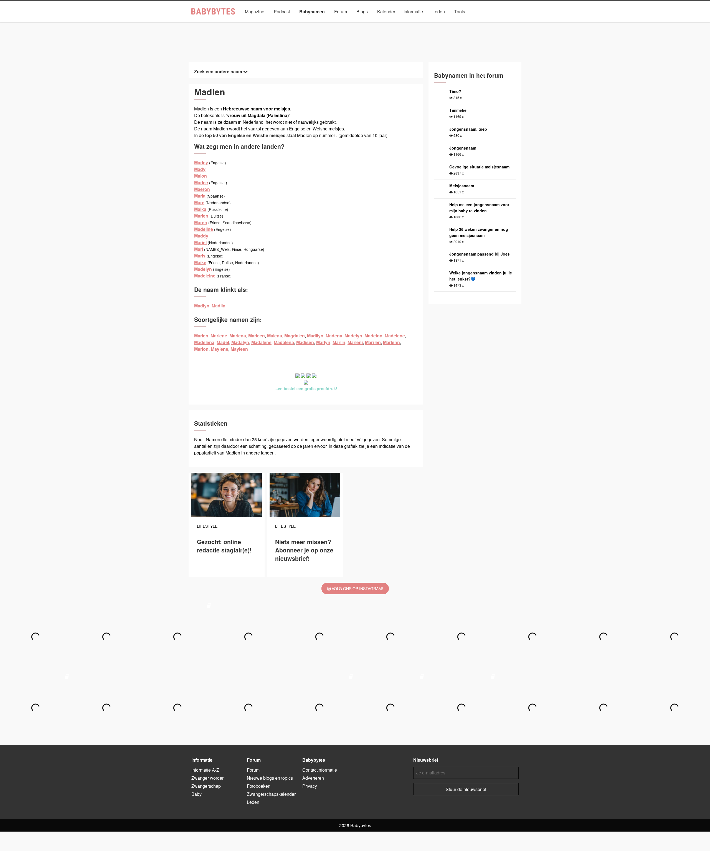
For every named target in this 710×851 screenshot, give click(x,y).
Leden (438, 11)
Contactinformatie (319, 770)
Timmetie (457, 110)
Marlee (201, 182)
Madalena (284, 342)
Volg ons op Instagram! (357, 588)
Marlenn (391, 342)
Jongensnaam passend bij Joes (479, 254)
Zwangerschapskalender (271, 794)
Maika (200, 209)
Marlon (201, 349)
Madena (334, 335)
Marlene (219, 335)
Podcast (282, 11)
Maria (200, 196)
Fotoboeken (258, 786)
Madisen (305, 342)
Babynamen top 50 (410, 24)
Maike (200, 262)
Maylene (219, 349)
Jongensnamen (297, 24)
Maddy (201, 236)
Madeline (203, 229)
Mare (199, 202)
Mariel (200, 242)
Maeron (202, 189)
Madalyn (240, 342)
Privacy (309, 786)
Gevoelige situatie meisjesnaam (479, 167)
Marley (201, 162)
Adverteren (313, 778)
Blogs (362, 11)
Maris (200, 255)
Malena (274, 335)
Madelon (373, 335)
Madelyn (203, 269)
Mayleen (239, 349)
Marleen (256, 335)
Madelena (204, 342)
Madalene (261, 342)
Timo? (455, 91)
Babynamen (312, 11)
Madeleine (204, 275)
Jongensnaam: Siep (468, 129)
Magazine (254, 11)
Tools (459, 11)
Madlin (218, 305)
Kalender (386, 11)
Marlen (201, 216)
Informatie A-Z (205, 770)
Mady (200, 169)
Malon (200, 176)
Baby (196, 794)
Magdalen (294, 335)
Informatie (413, 11)
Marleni (355, 342)
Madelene (395, 335)
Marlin (339, 342)
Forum (340, 11)
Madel (223, 342)
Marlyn (323, 342)
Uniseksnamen (370, 24)
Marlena (237, 335)
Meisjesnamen (334, 24)
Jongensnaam (462, 148)
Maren (200, 222)
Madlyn (201, 305)
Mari (198, 249)
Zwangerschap (206, 786)
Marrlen (373, 342)
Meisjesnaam (461, 185)
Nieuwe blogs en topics (270, 778)
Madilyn (315, 335)
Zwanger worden (208, 778)
